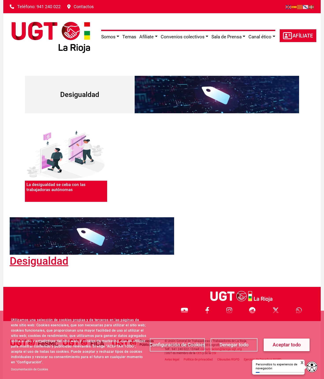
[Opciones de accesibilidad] (311, 366)
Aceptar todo (287, 344)
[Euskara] (311, 6)
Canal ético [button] (259, 36)
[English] (288, 6)
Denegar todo (234, 344)
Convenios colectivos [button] (183, 36)
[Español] (294, 6)
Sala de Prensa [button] (226, 36)
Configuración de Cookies (177, 344)
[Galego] (306, 6)
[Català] (300, 6)
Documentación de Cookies (29, 369)
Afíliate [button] (146, 36)
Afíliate (302, 36)
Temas (129, 36)
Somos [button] (108, 36)
